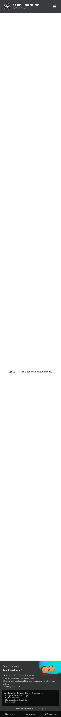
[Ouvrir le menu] (54, 6)
